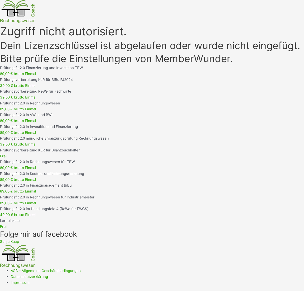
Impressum (20, 282)
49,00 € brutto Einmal (18, 214)
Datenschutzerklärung (29, 276)
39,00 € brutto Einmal (18, 85)
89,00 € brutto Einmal (18, 73)
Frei (3, 156)
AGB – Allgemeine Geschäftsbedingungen (46, 270)
